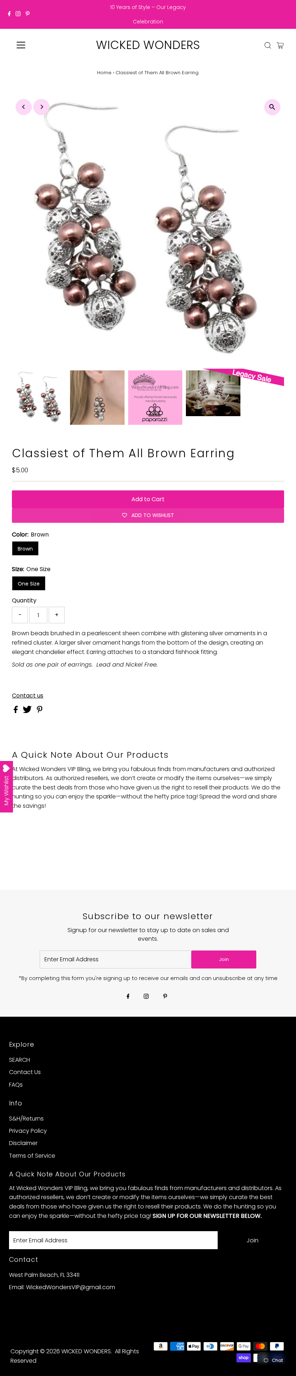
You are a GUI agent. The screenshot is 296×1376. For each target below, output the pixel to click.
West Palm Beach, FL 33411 (44, 1275)
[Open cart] (280, 45)
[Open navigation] (44, 45)
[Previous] (24, 107)
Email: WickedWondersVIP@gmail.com (62, 1287)
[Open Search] (267, 45)
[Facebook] (9, 14)
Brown (25, 548)
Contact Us (25, 1072)
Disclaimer (23, 1143)
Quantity (24, 600)
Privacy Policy (28, 1131)
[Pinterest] (27, 14)
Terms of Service (32, 1156)
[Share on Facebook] (16, 711)
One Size (29, 583)
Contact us (27, 696)
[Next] (41, 107)
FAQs (16, 1085)
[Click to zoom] (272, 107)
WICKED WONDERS (148, 45)
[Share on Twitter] (28, 711)
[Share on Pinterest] (40, 711)
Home (104, 72)
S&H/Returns (26, 1118)
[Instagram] (18, 14)
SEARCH (19, 1060)
